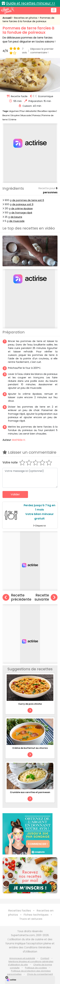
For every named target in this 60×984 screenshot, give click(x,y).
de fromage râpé (21, 212)
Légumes (14, 111)
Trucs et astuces (30, 919)
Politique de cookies (36, 967)
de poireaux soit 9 (22, 204)
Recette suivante (41, 597)
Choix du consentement (40, 974)
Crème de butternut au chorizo (30, 748)
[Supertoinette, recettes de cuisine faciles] (7, 10)
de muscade (16, 221)
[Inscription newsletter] (30, 875)
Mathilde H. (19, 440)
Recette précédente (21, 597)
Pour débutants (28, 111)
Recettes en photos (26, 17)
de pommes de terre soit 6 (28, 200)
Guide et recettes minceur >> (30, 3)
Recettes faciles (19, 910)
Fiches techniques (36, 915)
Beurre (6, 115)
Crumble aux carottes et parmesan (30, 792)
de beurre (16, 217)
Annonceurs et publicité (22, 958)
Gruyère (15, 115)
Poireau (36, 115)
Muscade (26, 115)
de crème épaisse (22, 208)
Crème (12, 119)
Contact (44, 958)
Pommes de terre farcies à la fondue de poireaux (28, 19)
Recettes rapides (47, 111)
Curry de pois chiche (30, 703)
